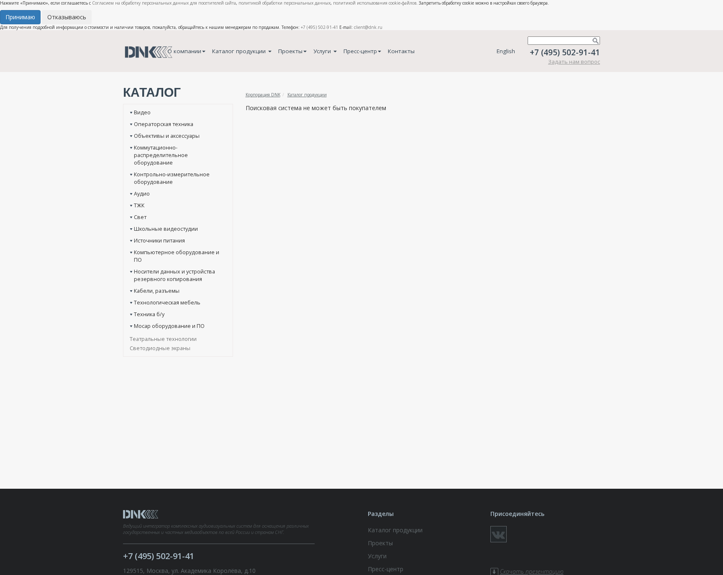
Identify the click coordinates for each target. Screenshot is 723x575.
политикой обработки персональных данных (284, 3)
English (506, 51)
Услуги (323, 51)
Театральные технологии (163, 339)
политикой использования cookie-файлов (374, 3)
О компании (184, 51)
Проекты (290, 51)
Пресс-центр (360, 51)
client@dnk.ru (368, 27)
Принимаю (20, 17)
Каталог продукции (239, 51)
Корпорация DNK (263, 95)
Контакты (401, 51)
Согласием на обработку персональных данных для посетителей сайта (164, 3)
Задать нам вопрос (574, 61)
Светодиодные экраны (160, 348)
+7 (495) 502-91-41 (319, 27)
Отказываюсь (66, 17)
